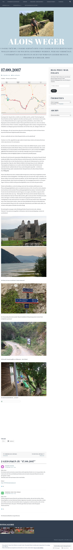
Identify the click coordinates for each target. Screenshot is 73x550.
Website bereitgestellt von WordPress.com (63, 540)
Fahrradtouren (51, 1)
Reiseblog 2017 (5, 5)
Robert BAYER (9, 466)
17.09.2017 (11, 70)
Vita (3, 1)
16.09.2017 (10, 454)
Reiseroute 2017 (17, 5)
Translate (61, 104)
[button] (5, 530)
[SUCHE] (70, 2)
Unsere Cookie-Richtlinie (38, 547)
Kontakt (25, 1)
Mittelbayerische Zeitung (31, 5)
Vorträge (61, 1)
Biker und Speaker (16, 75)
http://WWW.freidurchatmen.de (8, 483)
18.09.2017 (38, 454)
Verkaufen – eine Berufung (36, 1)
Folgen (53, 90)
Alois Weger (36, 41)
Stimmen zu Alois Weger (13, 1)
